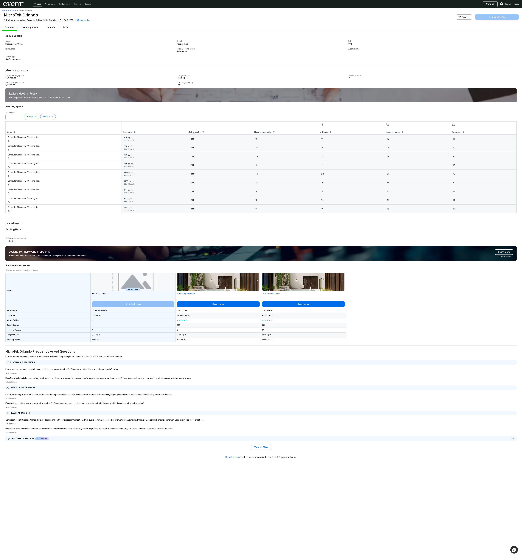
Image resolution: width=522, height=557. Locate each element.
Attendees (10, 113)
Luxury (88, 4)
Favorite (465, 17)
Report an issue (233, 457)
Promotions (50, 4)
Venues (37, 4)
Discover (77, 4)
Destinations (64, 4)
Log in (516, 4)
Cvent (4, 10)
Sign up (508, 4)
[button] (19, 116)
